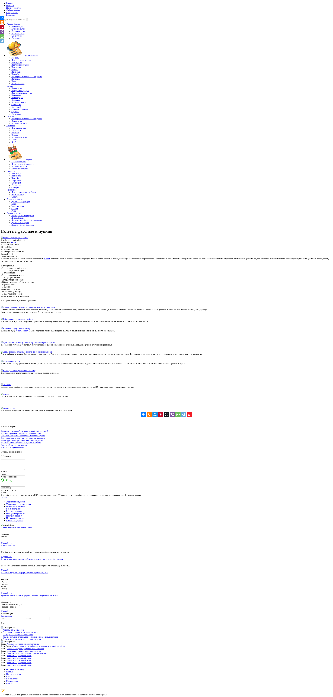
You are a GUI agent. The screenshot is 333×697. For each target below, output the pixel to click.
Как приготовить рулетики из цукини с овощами (23, 438)
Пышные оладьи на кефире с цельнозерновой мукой (24, 572)
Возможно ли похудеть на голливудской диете (23, 639)
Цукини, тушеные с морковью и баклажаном (21, 433)
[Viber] (172, 414)
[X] (166, 414)
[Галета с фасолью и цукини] (14, 238)
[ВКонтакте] (143, 414)
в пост (47, 259)
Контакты (10, 683)
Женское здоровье (14, 511)
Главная (9, 3)
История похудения (15, 518)
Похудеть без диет (14, 516)
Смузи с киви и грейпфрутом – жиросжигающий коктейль (38, 646)
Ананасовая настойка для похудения (17, 527)
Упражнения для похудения (18, 504)
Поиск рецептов (13, 8)
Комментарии (12, 681)
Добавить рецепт (13, 10)
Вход (3, 623)
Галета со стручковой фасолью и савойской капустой (24, 431)
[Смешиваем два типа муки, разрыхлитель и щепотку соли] (28, 307)
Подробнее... (6, 543)
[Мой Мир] (155, 414)
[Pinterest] (160, 414)
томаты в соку (22, 331)
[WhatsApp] (178, 414)
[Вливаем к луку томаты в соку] (15, 328)
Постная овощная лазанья (12, 447)
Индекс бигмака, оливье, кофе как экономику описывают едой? (31, 637)
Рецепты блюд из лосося (13, 630)
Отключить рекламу (15, 669)
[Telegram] (183, 414)
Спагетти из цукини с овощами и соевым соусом (23, 436)
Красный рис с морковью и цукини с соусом (21, 443)
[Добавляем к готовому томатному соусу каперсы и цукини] (28, 342)
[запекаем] (6, 384)
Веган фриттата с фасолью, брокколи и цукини (22, 440)
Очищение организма (15, 513)
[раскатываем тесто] (10, 361)
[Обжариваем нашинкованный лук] (17, 319)
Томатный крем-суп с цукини (14, 445)
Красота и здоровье (14, 520)
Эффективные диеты (15, 502)
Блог (8, 676)
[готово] (5, 394)
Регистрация (6, 616)
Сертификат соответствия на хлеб (18, 634)
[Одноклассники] (149, 414)
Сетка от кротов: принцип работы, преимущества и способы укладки (32, 559)
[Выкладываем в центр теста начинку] (18, 370)
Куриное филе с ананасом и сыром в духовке (27, 653)
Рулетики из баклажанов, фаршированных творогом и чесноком (29, 595)
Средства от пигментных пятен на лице (20, 632)
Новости (10, 5)
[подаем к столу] (9, 408)
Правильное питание (15, 506)
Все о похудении (13, 509)
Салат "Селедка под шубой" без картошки (25, 648)
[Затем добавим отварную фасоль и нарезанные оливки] (26, 352)
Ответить (5, 497)
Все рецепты (12, 12)
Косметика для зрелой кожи (19, 655)
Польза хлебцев (8, 545)
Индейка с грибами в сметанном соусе (24, 651)
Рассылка (10, 15)
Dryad (13, 242)
